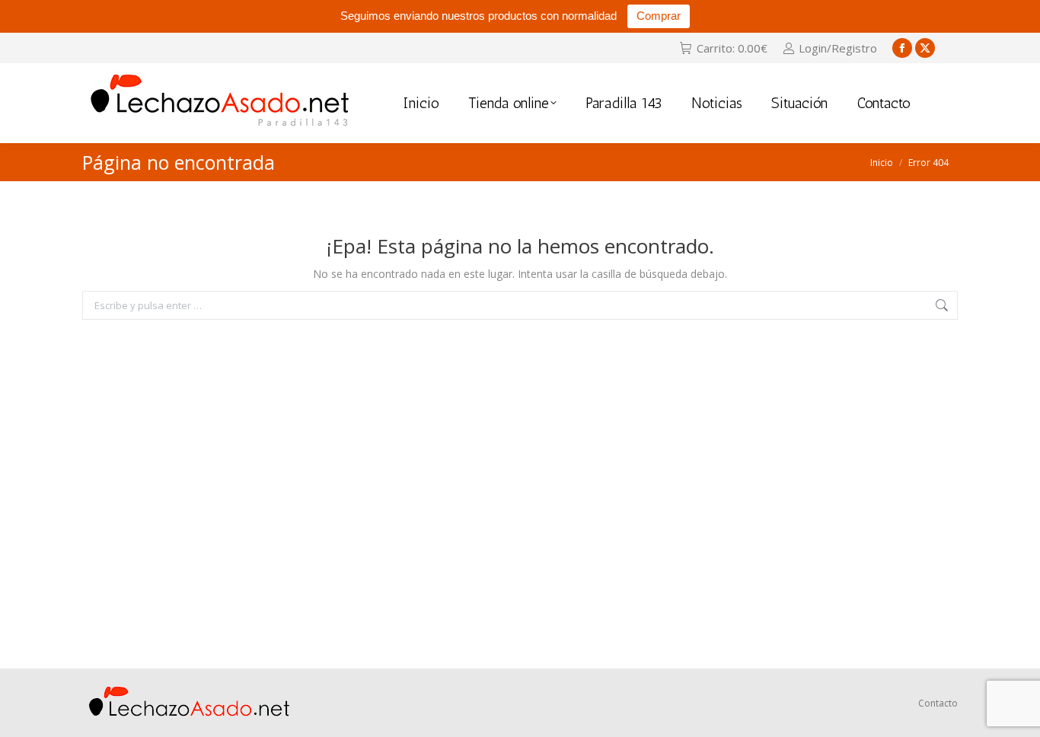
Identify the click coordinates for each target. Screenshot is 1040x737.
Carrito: (732, 48)
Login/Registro (838, 48)
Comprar (658, 15)
